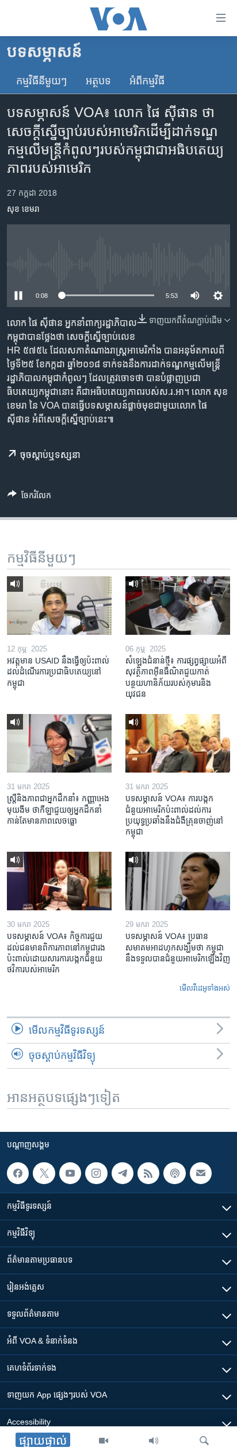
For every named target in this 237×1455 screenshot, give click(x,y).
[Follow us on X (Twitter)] (44, 1173)
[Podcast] (174, 1173)
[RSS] (148, 1173)
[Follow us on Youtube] (70, 1173)
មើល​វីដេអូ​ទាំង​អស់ (204, 988)
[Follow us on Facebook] (18, 1173)
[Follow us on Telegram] (122, 1173)
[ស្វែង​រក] (204, 1440)
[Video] (103, 1440)
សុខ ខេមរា (23, 209)
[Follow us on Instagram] (96, 1173)
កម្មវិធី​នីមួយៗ (41, 81)
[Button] (29, 497)
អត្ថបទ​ (98, 81)
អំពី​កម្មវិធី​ (147, 81)
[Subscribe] (201, 1173)
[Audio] (153, 1440)
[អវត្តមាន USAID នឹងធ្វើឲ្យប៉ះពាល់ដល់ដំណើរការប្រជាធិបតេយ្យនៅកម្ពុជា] (59, 605)
